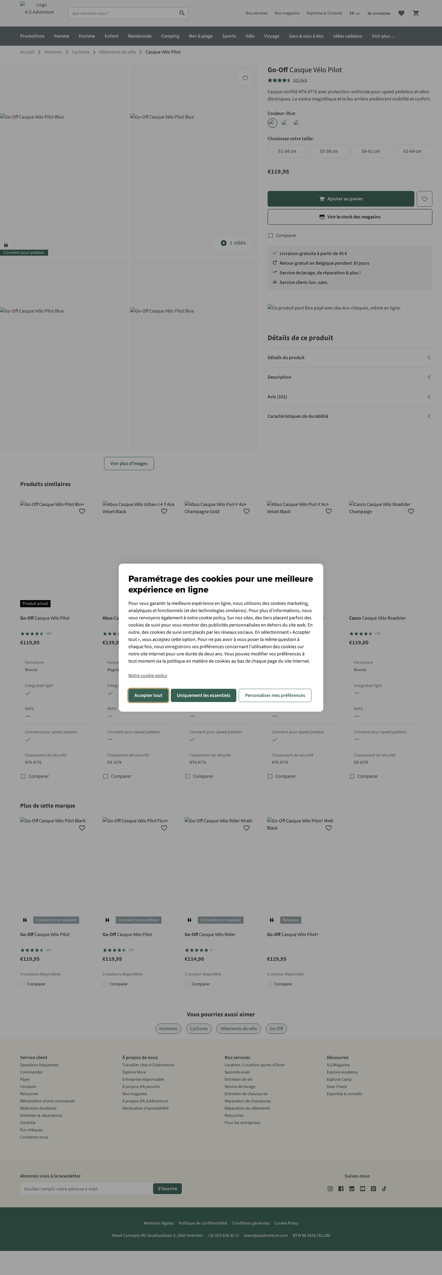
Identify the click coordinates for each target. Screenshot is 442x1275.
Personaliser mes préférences (275, 695)
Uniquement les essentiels (203, 695)
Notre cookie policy (147, 675)
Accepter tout (148, 695)
